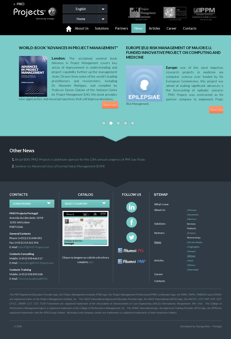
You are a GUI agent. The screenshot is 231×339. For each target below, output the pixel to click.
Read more (110, 105)
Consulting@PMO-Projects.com (36, 262)
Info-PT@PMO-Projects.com (33, 247)
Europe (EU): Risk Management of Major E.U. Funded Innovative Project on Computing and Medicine (173, 52)
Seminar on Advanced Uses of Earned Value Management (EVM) (60, 166)
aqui (90, 261)
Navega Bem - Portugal (209, 326)
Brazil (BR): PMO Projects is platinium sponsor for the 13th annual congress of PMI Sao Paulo (80, 159)
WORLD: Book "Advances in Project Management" (68, 48)
